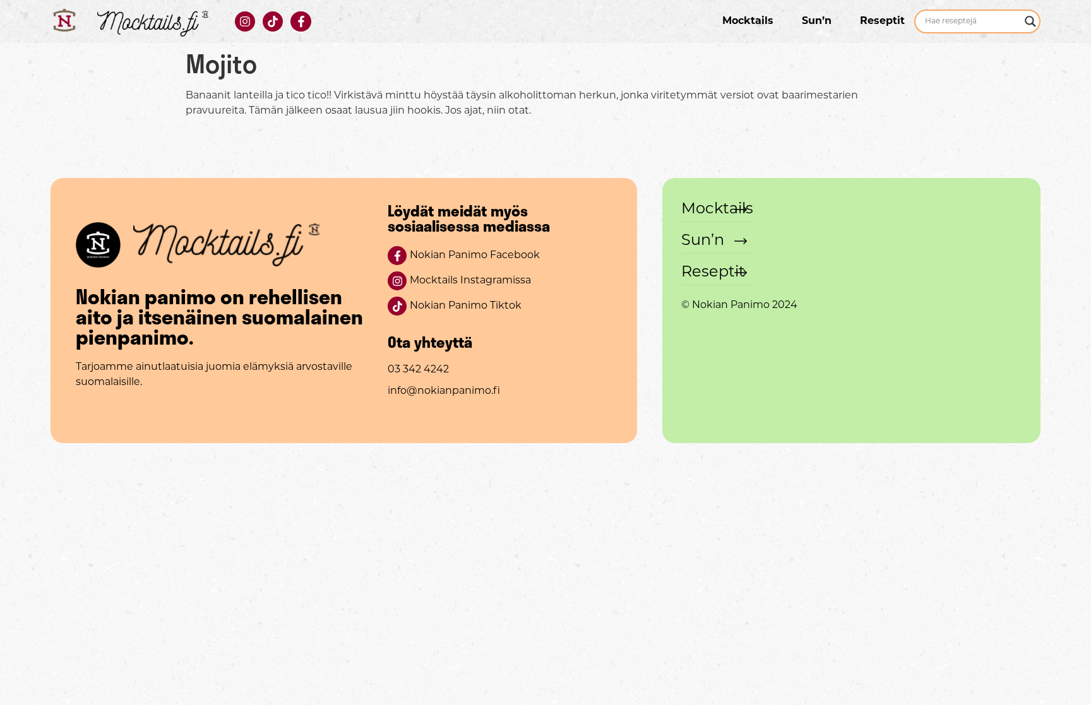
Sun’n (817, 21)
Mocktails (747, 21)
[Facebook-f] (300, 21)
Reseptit (882, 21)
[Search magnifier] (1030, 21)
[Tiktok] (273, 21)
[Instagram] (245, 21)
